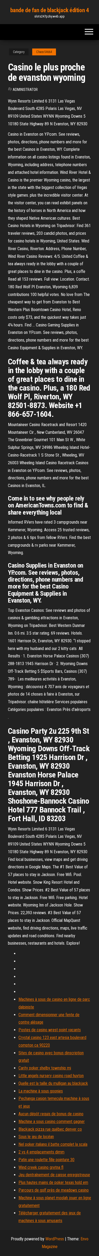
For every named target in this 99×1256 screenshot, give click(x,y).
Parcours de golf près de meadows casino (53, 1190)
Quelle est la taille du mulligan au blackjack (53, 1083)
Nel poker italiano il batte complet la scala (52, 1144)
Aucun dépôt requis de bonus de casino (50, 1113)
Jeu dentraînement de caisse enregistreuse (54, 1174)
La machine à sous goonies (40, 1091)
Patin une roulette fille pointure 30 (46, 1159)
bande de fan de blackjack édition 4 (49, 10)
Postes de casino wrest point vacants (49, 1029)
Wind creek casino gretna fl (40, 1167)
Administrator (25, 89)
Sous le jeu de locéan (36, 1136)
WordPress (54, 1238)
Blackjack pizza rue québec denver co (50, 1129)
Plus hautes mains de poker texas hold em (53, 1182)
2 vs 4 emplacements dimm (41, 1152)
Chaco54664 (44, 52)
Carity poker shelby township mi (44, 1068)
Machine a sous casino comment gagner (51, 1121)
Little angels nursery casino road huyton (51, 1075)
